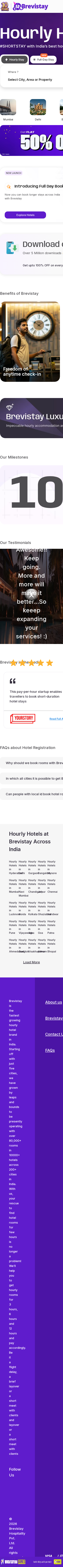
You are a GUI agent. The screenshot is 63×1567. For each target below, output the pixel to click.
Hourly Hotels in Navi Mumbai (22, 888)
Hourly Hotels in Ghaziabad (41, 908)
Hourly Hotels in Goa (41, 927)
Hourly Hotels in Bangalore (41, 867)
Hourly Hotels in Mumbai (12, 886)
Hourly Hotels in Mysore (50, 867)
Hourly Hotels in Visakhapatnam (31, 945)
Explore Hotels (25, 215)
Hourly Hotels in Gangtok (22, 945)
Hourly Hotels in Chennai (50, 886)
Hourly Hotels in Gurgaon (31, 867)
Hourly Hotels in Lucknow (12, 908)
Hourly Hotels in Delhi (22, 867)
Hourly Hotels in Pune (12, 927)
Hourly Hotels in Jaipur (41, 886)
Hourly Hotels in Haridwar (50, 908)
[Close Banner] (55, 1562)
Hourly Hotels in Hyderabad (12, 867)
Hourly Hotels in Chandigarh (31, 886)
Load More (31, 962)
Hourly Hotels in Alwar (41, 945)
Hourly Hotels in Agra (31, 927)
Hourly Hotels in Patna (50, 927)
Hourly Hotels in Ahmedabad (12, 945)
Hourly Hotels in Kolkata (31, 908)
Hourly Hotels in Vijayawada (22, 927)
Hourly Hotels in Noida (22, 908)
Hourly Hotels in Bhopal (50, 945)
